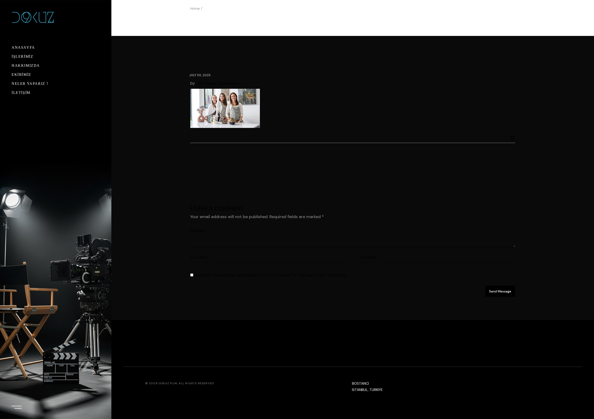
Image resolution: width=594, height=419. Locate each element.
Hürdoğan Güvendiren (218, 83)
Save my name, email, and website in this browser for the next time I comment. (271, 275)
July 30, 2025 (199, 75)
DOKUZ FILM (168, 383)
